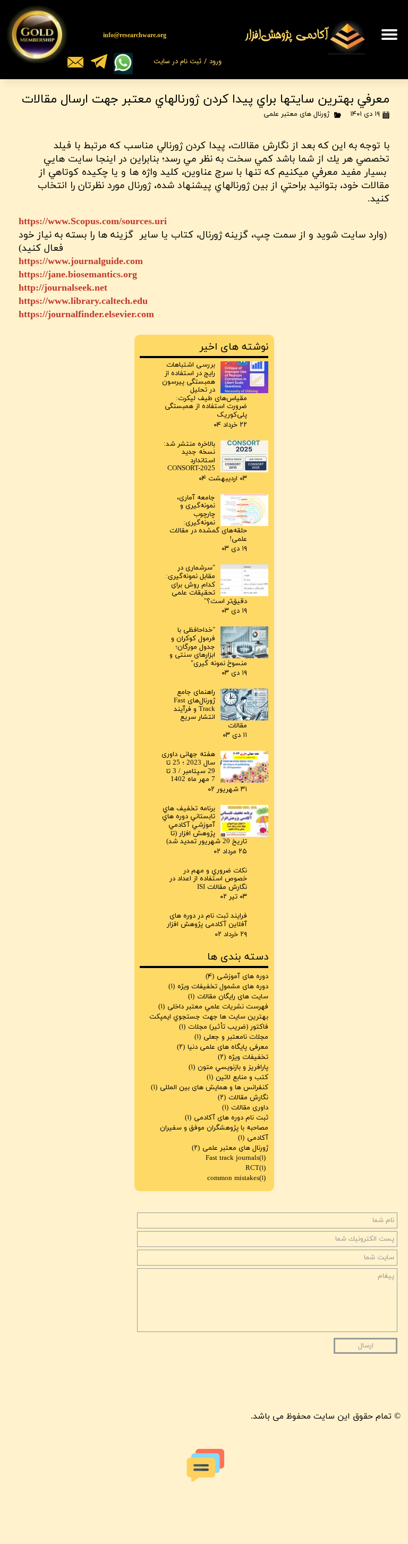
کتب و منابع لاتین (237, 1077)
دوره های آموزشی (237, 976)
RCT (255, 1168)
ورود (215, 61)
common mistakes (236, 1178)
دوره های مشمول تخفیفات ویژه (218, 986)
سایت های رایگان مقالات (228, 997)
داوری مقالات (245, 1108)
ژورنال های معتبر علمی (296, 114)
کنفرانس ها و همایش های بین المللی (209, 1087)
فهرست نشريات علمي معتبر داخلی (213, 1007)
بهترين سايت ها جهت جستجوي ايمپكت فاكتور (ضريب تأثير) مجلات (208, 1022)
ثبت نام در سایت (177, 61)
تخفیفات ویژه (243, 1057)
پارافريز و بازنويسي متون (228, 1067)
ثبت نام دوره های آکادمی (226, 1118)
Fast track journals (236, 1158)
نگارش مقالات (243, 1097)
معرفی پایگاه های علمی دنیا (222, 1047)
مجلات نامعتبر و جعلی (231, 1037)
